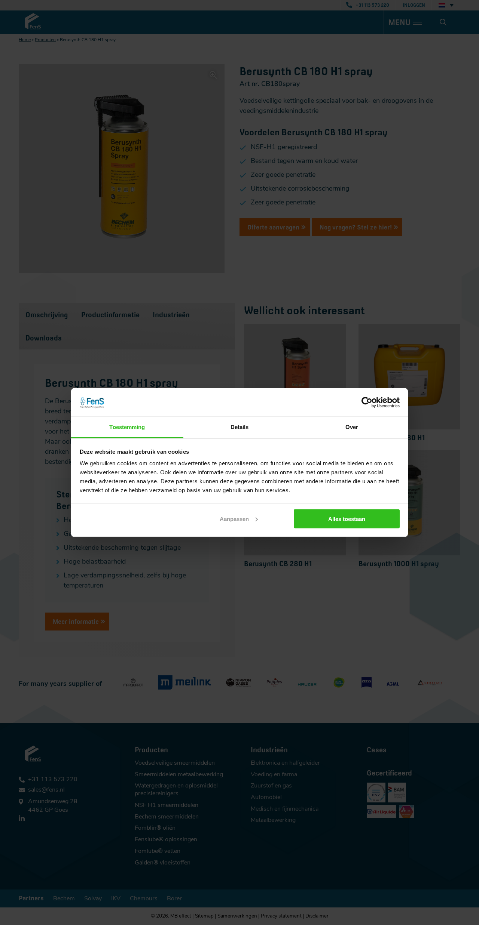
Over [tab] (351, 427)
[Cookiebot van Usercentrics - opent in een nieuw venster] (367, 402)
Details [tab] (240, 427)
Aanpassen (234, 518)
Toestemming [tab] (127, 427)
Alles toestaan (346, 518)
